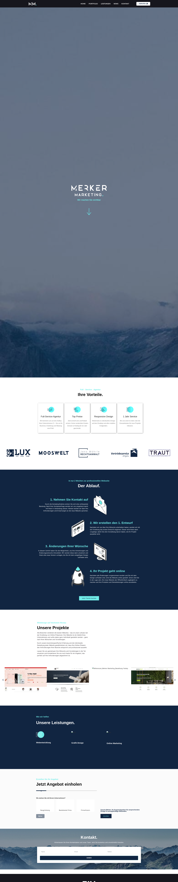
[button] (3, 680)
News (116, 4)
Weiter (40, 816)
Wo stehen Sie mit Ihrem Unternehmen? (50, 798)
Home (83, 4)
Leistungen (106, 4)
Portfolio (93, 4)
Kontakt (125, 4)
